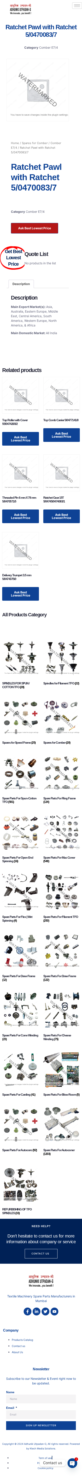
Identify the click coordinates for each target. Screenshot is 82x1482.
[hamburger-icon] (77, 5)
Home (15, 143)
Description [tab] (21, 284)
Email (10, 1408)
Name (10, 1392)
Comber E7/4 (48, 47)
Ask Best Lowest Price (34, 228)
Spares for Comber (35, 143)
